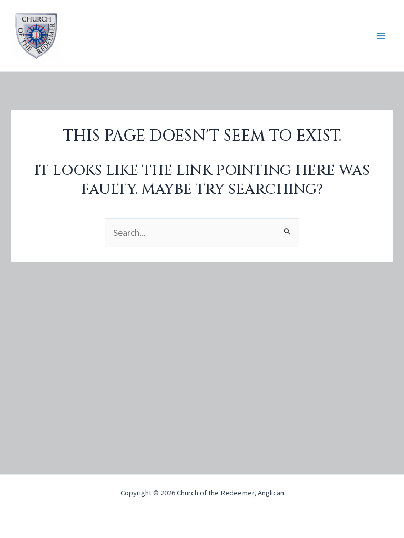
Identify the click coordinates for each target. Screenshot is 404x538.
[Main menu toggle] (381, 36)
